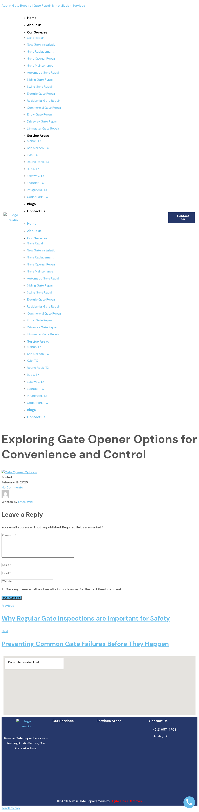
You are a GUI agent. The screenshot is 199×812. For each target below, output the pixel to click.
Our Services (37, 32)
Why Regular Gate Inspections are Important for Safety (86, 618)
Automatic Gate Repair (43, 73)
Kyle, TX (32, 155)
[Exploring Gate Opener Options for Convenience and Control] (19, 472)
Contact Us (36, 211)
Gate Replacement (40, 51)
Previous (8, 606)
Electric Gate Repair (41, 94)
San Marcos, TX (38, 148)
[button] (95, 218)
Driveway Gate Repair (42, 121)
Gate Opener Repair (41, 58)
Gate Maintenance (40, 65)
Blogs (31, 204)
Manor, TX (34, 141)
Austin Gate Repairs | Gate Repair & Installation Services (43, 6)
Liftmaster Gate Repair (43, 128)
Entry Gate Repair (39, 114)
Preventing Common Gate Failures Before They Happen (85, 644)
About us (34, 25)
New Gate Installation (42, 44)
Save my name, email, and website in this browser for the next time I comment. (64, 589)
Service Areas (38, 135)
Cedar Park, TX (37, 197)
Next (5, 631)
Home (32, 18)
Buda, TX (33, 169)
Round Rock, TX (38, 162)
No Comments (12, 487)
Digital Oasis (119, 801)
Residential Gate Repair (43, 101)
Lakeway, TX (35, 176)
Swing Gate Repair (40, 87)
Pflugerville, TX (37, 190)
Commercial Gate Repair (44, 108)
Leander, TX (35, 183)
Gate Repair (35, 38)
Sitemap (136, 801)
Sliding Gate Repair (40, 80)
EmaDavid (25, 502)
